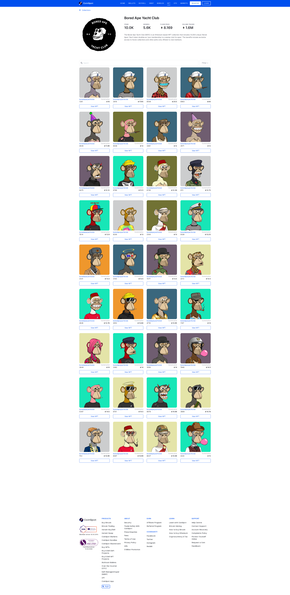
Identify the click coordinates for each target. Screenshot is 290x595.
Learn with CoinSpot (177, 522)
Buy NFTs (105, 547)
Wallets (131, 3)
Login (206, 3)
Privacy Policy (130, 542)
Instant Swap (107, 533)
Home (122, 3)
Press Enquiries (130, 532)
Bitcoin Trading (108, 526)
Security (127, 522)
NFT (168, 3)
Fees (126, 535)
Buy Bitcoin (106, 522)
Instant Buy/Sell (108, 529)
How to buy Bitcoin (177, 529)
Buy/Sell (142, 3)
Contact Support (199, 526)
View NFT (94, 106)
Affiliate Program (154, 522)
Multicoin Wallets (109, 562)
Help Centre (197, 522)
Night (106, 586)
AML (126, 546)
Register (195, 3)
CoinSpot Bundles (109, 540)
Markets (184, 3)
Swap (151, 3)
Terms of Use (130, 539)
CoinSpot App (108, 581)
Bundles (160, 3)
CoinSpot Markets (109, 536)
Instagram (151, 543)
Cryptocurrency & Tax (178, 536)
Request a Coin (198, 542)
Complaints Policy (199, 533)
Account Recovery (200, 529)
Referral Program (154, 526)
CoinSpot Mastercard (111, 543)
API (103, 578)
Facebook (151, 536)
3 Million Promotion (132, 549)
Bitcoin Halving (175, 526)
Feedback (196, 546)
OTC (175, 3)
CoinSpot (88, 3)
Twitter (150, 539)
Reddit (150, 546)
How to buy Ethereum (178, 533)
